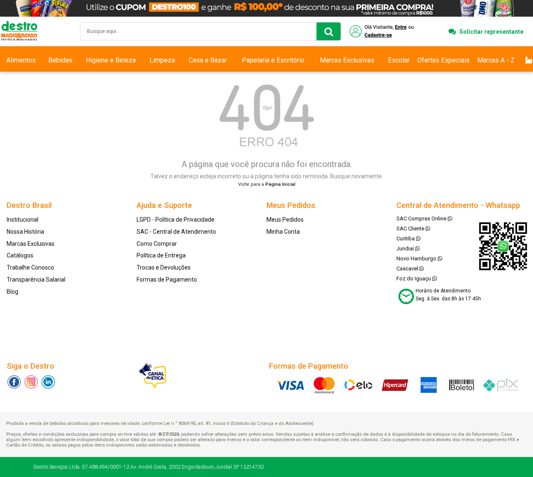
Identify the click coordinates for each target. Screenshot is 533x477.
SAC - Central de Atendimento (176, 231)
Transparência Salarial (36, 279)
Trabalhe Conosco (30, 267)
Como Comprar (157, 243)
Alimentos (21, 60)
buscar (328, 31)
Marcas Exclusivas (347, 60)
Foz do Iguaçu (414, 278)
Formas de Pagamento (167, 279)
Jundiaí (405, 248)
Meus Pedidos (285, 219)
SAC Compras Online (422, 218)
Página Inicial (280, 184)
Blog (12, 291)
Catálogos (20, 255)
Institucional (22, 219)
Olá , (382, 31)
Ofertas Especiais (443, 60)
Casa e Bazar (208, 60)
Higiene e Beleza (111, 60)
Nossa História (25, 231)
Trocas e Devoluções (164, 267)
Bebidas (60, 60)
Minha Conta (283, 231)
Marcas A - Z (496, 60)
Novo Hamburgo (417, 258)
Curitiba (406, 238)
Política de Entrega (161, 255)
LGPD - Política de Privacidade (175, 219)
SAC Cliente (411, 228)
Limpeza (162, 60)
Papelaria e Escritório (273, 60)
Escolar (399, 60)
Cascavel (407, 268)
